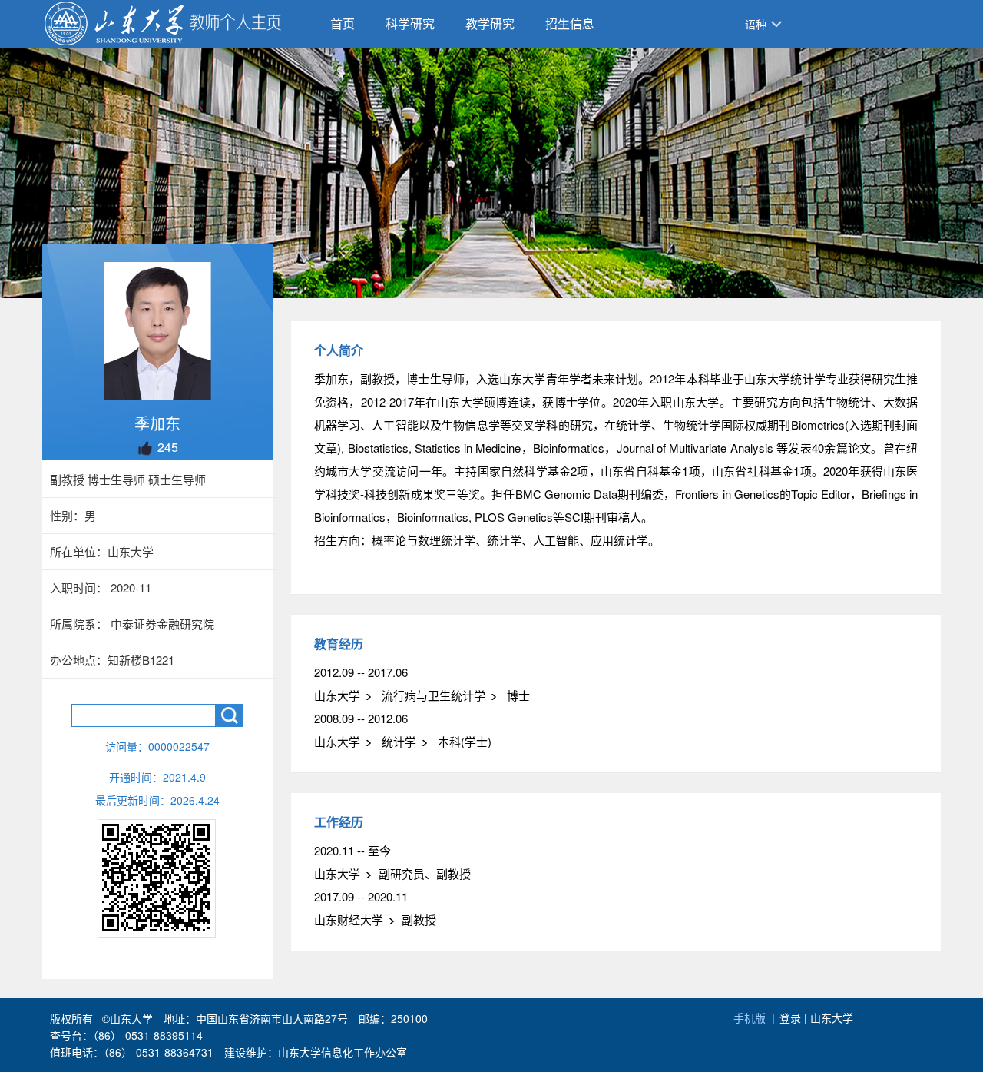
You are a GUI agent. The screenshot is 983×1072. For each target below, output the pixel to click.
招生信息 (569, 23)
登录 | (794, 1017)
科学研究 (410, 23)
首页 (342, 23)
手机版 (749, 1017)
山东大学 (831, 1017)
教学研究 (490, 23)
